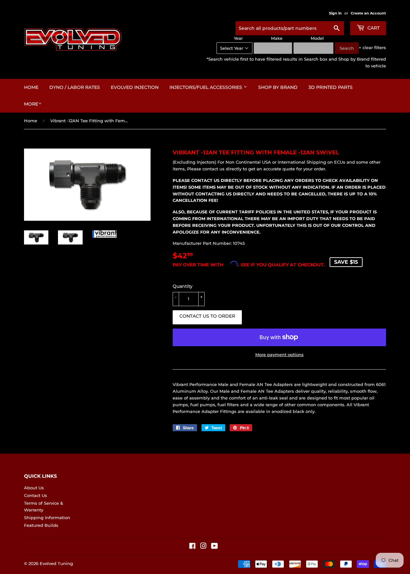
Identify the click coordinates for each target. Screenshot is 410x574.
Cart (373, 28)
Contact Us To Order (207, 316)
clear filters (372, 47)
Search (347, 48)
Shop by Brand (278, 87)
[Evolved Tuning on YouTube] (214, 546)
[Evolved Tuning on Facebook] (192, 546)
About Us (34, 487)
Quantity (183, 286)
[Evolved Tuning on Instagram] (203, 546)
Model (317, 38)
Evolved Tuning (56, 563)
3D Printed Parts (330, 87)
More (31, 104)
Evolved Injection (135, 87)
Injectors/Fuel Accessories (206, 87)
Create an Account (368, 13)
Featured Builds (41, 525)
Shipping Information (47, 517)
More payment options (279, 354)
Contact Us (35, 495)
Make (277, 38)
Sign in (335, 13)
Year (238, 38)
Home (31, 87)
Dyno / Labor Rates (74, 87)
